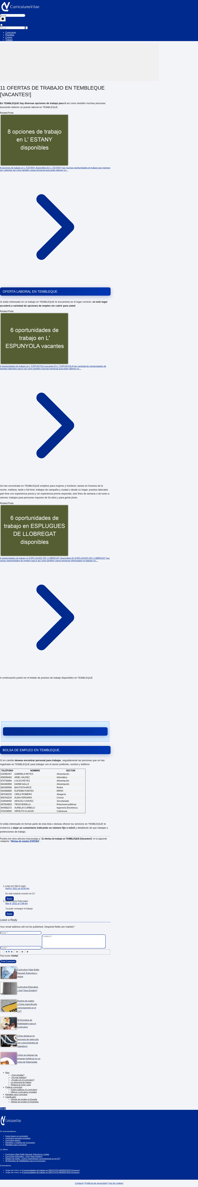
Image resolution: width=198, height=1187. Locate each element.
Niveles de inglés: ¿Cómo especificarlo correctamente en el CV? (32, 1159)
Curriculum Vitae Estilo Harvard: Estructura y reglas (27, 1154)
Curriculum (10, 32)
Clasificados (10, 1097)
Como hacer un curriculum (16, 1136)
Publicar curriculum (13, 1087)
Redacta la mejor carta (21, 1085)
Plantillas (9, 35)
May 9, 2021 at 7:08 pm (16, 903)
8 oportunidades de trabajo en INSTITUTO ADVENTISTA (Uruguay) (51, 1170)
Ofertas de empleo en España (24, 1099)
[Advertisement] (79, 62)
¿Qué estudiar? (17, 1075)
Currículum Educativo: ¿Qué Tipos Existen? (24, 1156)
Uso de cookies (115, 1183)
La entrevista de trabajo (21, 1082)
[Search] (26, 27)
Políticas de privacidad (96, 1183)
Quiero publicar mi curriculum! (24, 1089)
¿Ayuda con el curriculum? (22, 1080)
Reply (9, 898)
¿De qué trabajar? (19, 1077)
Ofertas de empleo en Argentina (25, 1102)
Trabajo (9, 40)
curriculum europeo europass (17, 1138)
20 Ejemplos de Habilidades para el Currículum (25, 1161)
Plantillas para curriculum (16, 1094)
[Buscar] (3, 19)
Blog (7, 1072)
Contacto (79, 1183)
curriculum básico (12, 1140)
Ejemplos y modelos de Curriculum (20, 1142)
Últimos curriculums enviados (24, 1092)
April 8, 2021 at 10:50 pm (17, 888)
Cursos (8, 37)
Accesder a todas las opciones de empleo (55, 731)
